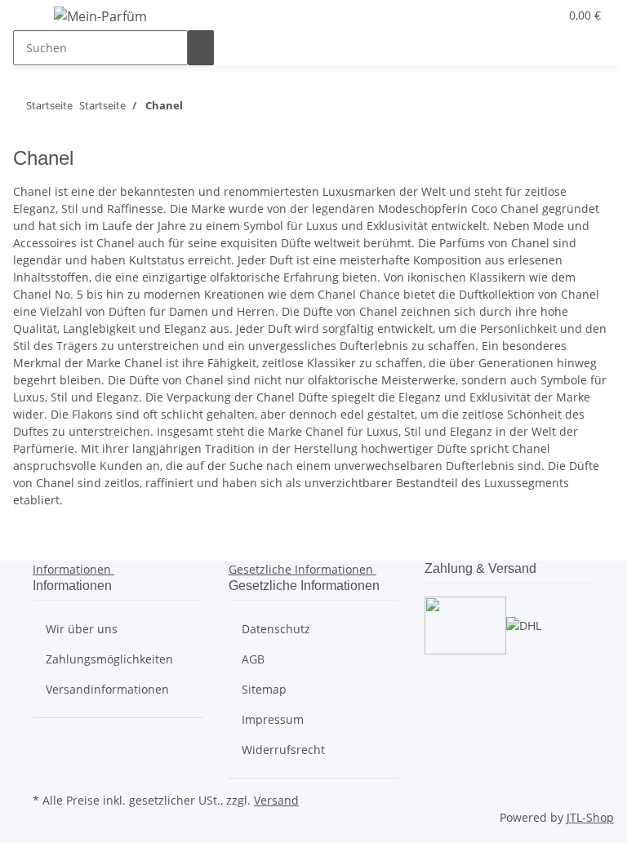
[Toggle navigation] (33, 19)
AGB (253, 659)
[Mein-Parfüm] (100, 16)
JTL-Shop (590, 817)
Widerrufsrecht (283, 749)
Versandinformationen (107, 689)
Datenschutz (276, 629)
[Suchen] (201, 47)
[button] (513, 15)
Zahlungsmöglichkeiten (109, 659)
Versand (276, 800)
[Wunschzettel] (540, 15)
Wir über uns (82, 629)
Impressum (273, 719)
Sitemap (264, 689)
